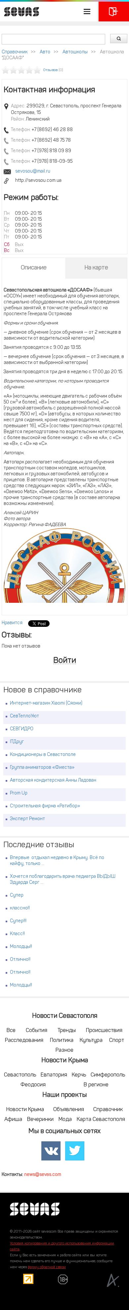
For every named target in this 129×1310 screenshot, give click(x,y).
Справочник (14, 52)
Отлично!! (20, 959)
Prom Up (18, 793)
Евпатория (54, 1075)
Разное (64, 1050)
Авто (45, 52)
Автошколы (75, 52)
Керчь (79, 1075)
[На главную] (20, 11)
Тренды (67, 1030)
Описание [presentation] (34, 268)
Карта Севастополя (101, 1119)
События (36, 1030)
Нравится (12, 623)
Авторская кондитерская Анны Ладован (53, 780)
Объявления (68, 1109)
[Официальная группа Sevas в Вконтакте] (51, 1151)
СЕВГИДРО (21, 729)
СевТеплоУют (24, 716)
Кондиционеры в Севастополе (43, 754)
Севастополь (20, 1075)
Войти (64, 661)
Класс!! (17, 934)
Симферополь (108, 1075)
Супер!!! (18, 921)
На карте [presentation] (96, 268)
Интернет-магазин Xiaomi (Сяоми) (46, 703)
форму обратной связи (47, 1267)
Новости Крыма (25, 1109)
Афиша (13, 1119)
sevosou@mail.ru (32, 171)
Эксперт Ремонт (27, 819)
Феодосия (33, 1085)
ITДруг (17, 741)
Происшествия (104, 1030)
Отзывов (50, 70)
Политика (61, 1040)
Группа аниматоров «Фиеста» (42, 767)
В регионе (96, 1085)
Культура (91, 1040)
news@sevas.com (42, 1174)
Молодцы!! (21, 946)
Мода (65, 1119)
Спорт (116, 1040)
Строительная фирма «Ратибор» (45, 806)
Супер (16, 895)
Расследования (24, 1040)
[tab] (34, 268)
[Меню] (48, 11)
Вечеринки (40, 1119)
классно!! (20, 908)
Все (11, 1030)
